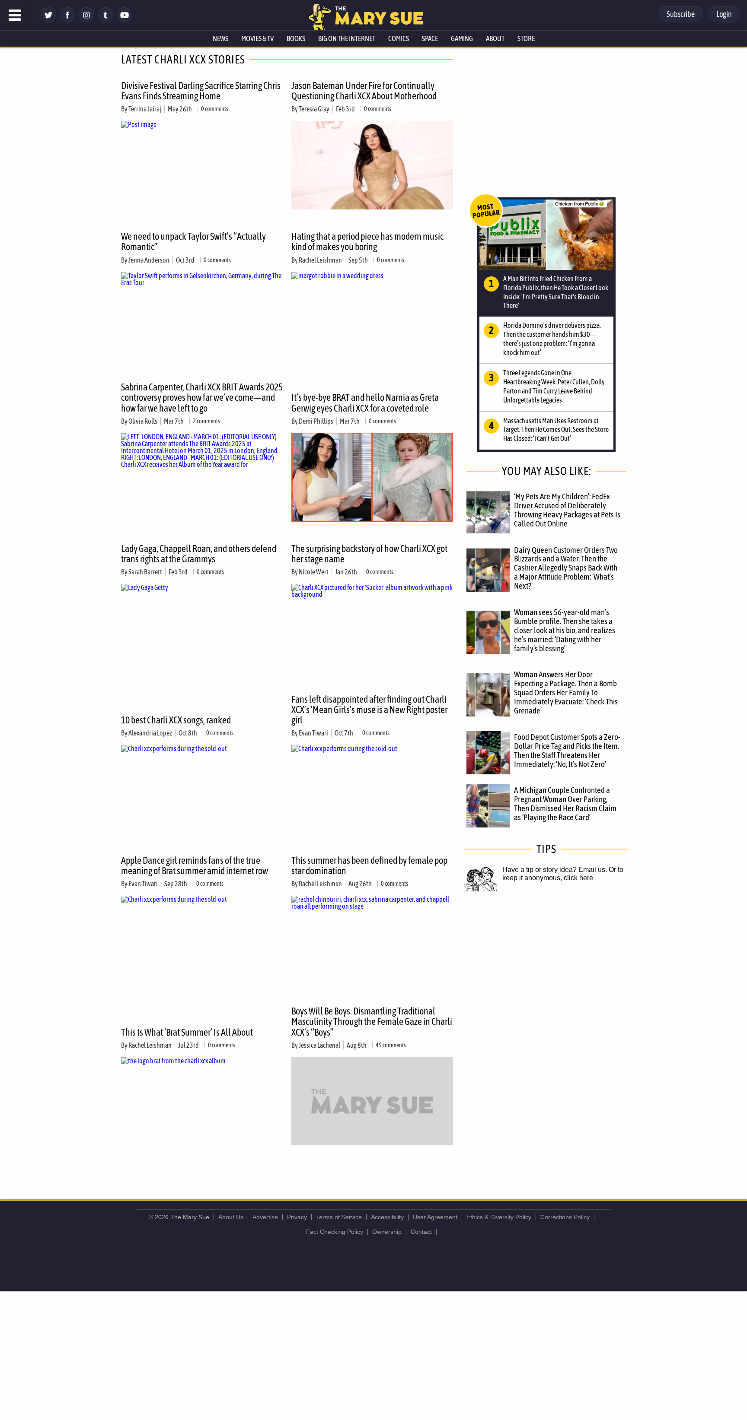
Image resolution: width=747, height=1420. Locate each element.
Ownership (387, 1231)
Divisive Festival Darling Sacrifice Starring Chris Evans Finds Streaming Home (201, 90)
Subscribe (681, 14)
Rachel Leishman (320, 260)
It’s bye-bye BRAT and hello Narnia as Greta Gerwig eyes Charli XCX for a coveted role (365, 402)
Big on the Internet (346, 38)
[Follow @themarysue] (48, 20)
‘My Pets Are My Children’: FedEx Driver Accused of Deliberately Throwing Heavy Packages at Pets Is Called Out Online (567, 509)
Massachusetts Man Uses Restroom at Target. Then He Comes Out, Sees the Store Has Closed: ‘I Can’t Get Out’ (556, 430)
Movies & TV (257, 38)
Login (724, 14)
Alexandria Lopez (150, 733)
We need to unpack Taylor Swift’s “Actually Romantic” (193, 241)
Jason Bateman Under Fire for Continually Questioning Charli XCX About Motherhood (364, 90)
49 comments (391, 1045)
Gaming (462, 38)
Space (430, 38)
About (495, 38)
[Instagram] (86, 20)
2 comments (206, 421)
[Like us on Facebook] (67, 20)
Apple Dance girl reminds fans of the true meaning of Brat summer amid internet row (194, 865)
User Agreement (435, 1217)
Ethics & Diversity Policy (498, 1217)
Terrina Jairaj (144, 109)
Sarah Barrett (145, 572)
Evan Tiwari (313, 733)
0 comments (214, 109)
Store (526, 38)
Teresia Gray (314, 109)
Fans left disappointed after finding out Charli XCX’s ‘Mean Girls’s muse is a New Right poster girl (369, 710)
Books (296, 38)
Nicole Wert (314, 572)
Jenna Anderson (148, 260)
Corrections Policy (565, 1217)
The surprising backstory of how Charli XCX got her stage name (369, 553)
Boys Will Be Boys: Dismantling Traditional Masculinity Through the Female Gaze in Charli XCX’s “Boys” (371, 1021)
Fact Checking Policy (334, 1231)
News (220, 38)
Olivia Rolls (142, 421)
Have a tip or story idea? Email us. (554, 869)
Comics (398, 38)
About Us (230, 1217)
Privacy (297, 1217)
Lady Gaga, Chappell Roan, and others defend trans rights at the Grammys (198, 553)
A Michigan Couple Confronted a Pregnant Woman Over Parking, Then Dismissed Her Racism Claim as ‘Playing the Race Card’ (565, 803)
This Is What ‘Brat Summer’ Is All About (187, 1032)
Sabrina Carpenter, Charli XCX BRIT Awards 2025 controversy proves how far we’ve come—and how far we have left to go (202, 397)
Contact (421, 1231)
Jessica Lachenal (319, 1045)
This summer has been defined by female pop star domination (369, 865)
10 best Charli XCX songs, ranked (176, 720)
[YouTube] (124, 20)
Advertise (265, 1217)
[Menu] (15, 15)
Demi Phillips (316, 421)
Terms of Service (339, 1217)
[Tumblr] (105, 20)
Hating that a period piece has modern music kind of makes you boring (367, 241)
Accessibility (387, 1217)
